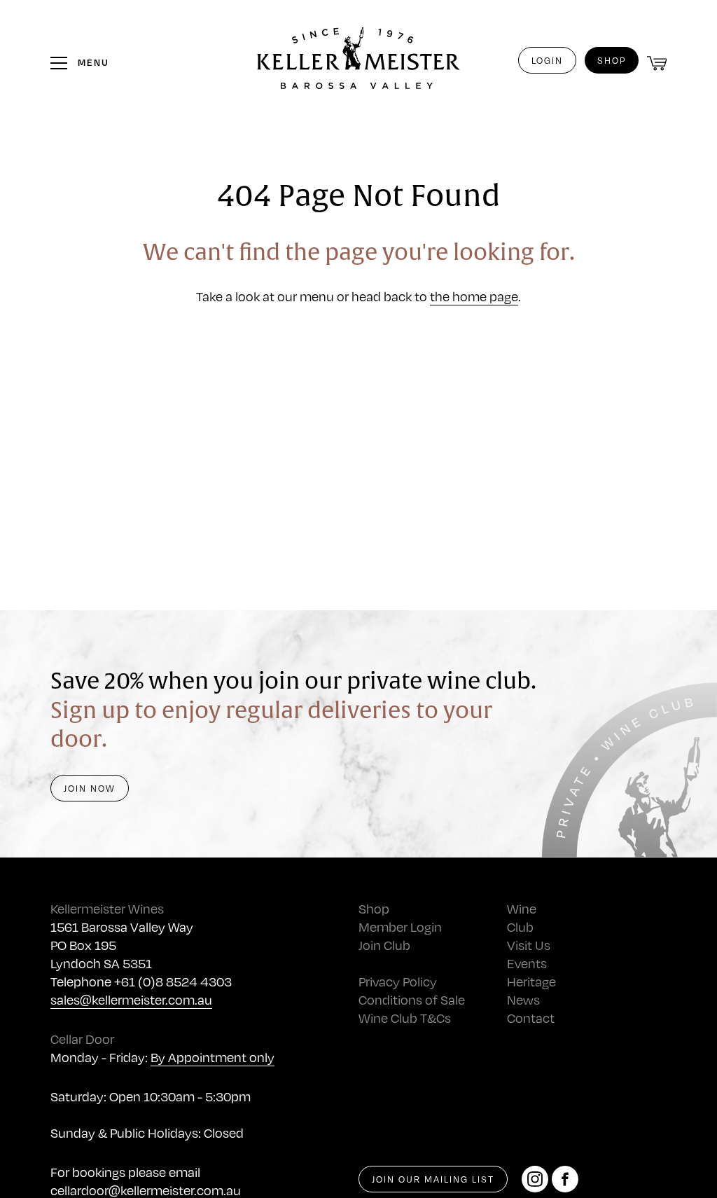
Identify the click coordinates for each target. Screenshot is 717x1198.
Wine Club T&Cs (404, 1017)
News (523, 999)
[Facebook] (565, 1179)
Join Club (384, 944)
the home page (474, 296)
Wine (521, 908)
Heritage (531, 981)
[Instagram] (535, 1179)
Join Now (90, 788)
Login (547, 60)
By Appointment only (212, 1057)
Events (527, 963)
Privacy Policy (397, 981)
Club (520, 926)
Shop (611, 60)
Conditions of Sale (411, 999)
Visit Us (528, 944)
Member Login (400, 926)
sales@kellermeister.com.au (131, 999)
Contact (531, 1017)
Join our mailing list (433, 1179)
